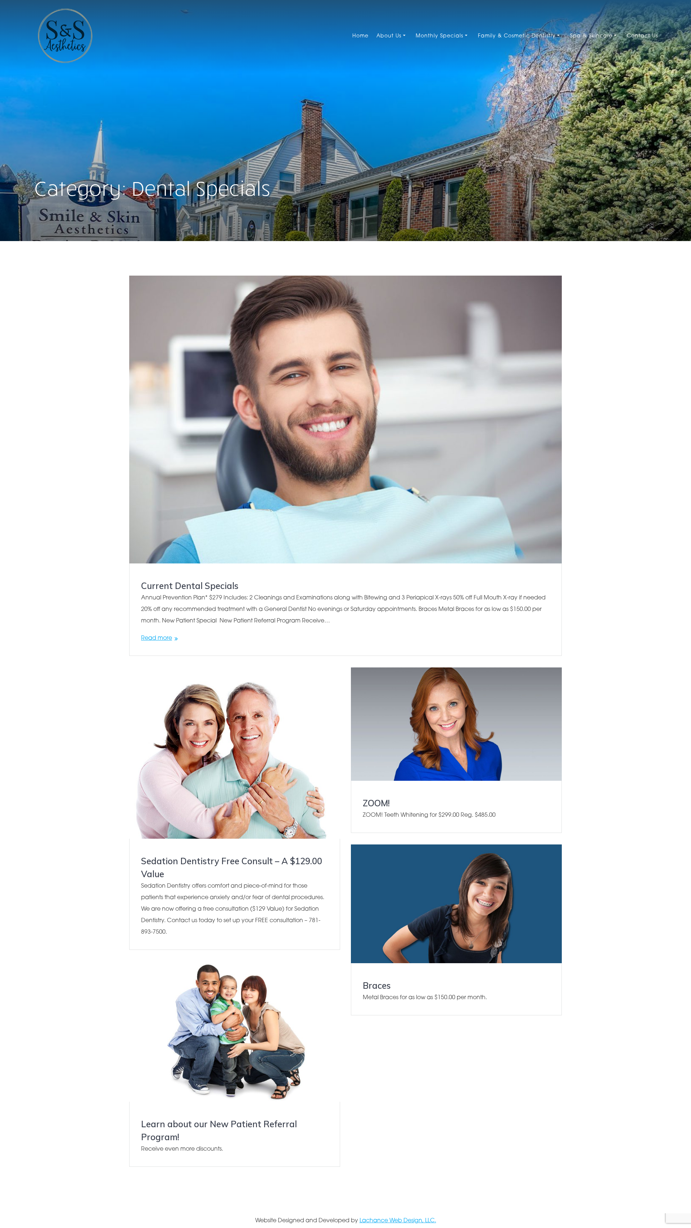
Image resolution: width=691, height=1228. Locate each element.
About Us (388, 36)
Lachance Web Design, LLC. (398, 1221)
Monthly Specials (439, 36)
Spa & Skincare (591, 36)
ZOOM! (376, 803)
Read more (156, 638)
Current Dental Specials (190, 585)
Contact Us (642, 36)
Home (360, 36)
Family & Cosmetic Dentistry (517, 36)
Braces (377, 985)
